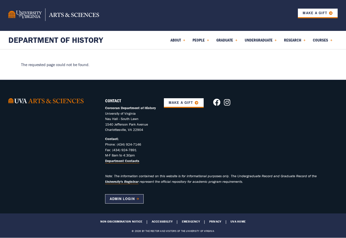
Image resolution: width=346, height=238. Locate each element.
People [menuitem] (197, 41)
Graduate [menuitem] (223, 41)
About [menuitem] (174, 41)
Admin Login (122, 198)
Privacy (215, 221)
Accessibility (162, 221)
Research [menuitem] (291, 41)
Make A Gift (181, 102)
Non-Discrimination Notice (121, 221)
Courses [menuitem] (319, 41)
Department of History (55, 40)
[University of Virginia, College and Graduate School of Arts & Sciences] (53, 15)
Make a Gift (315, 13)
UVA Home (238, 221)
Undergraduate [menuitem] (258, 41)
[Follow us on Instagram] (227, 104)
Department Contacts (122, 160)
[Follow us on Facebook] (216, 104)
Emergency (191, 221)
